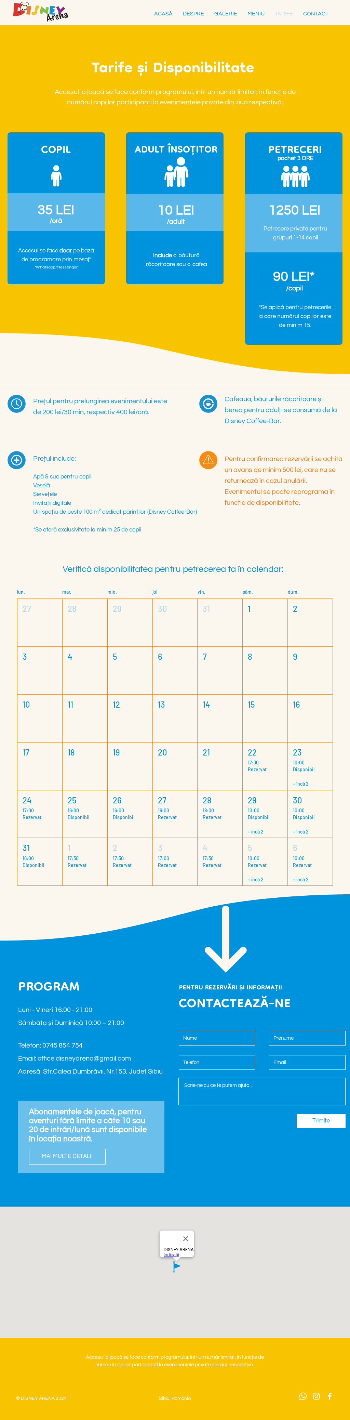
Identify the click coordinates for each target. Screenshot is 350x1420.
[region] (293, 238)
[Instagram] (316, 1396)
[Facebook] (329, 1396)
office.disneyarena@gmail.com (84, 1058)
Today (322, 572)
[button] (40, 623)
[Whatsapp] (303, 1396)
